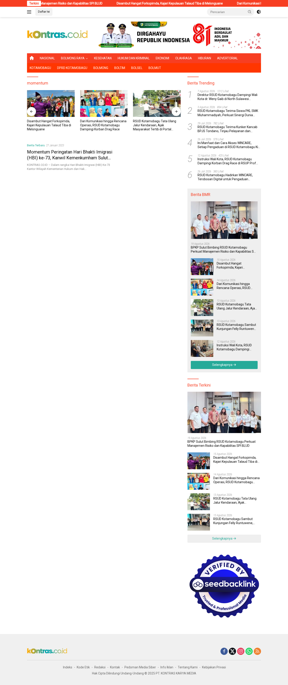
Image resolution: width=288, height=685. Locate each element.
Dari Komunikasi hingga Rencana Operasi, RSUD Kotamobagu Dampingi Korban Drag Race (53, 125)
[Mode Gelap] (258, 12)
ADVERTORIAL (227, 58)
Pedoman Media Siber (140, 667)
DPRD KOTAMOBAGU (72, 68)
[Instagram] (240, 652)
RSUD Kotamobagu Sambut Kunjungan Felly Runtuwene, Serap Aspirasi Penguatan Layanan (156, 125)
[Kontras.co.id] (57, 35)
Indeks (67, 667)
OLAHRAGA (183, 58)
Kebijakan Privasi (214, 667)
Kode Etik (83, 667)
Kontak (115, 667)
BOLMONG (100, 68)
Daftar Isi (44, 11)
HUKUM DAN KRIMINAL (134, 58)
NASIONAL (47, 58)
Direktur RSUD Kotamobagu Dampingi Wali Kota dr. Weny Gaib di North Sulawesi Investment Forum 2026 (227, 97)
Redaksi (100, 667)
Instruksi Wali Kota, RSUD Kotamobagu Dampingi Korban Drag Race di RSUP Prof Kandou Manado (227, 161)
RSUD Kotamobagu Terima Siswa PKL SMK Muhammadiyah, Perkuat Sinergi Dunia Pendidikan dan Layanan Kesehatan (228, 113)
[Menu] (30, 12)
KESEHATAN (103, 58)
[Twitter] (232, 652)
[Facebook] (224, 652)
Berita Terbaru (36, 145)
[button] (249, 11)
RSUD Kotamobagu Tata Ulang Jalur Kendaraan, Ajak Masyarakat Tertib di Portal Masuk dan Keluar (104, 125)
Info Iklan (166, 667)
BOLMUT (154, 68)
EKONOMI (162, 58)
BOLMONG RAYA (73, 58)
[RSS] (257, 652)
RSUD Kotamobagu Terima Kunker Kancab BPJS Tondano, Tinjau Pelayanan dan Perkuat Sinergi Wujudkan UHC (227, 129)
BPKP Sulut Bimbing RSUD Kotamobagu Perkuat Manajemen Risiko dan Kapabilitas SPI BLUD (223, 250)
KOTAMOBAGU (40, 68)
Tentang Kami (188, 667)
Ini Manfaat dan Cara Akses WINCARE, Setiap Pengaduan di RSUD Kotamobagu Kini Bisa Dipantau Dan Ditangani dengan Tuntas (229, 145)
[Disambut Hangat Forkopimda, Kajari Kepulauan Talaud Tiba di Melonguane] (202, 266)
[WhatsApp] (249, 652)
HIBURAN (204, 58)
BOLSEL (136, 68)
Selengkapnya (222, 365)
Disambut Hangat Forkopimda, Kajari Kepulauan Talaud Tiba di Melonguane (148, 3)
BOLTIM (119, 68)
